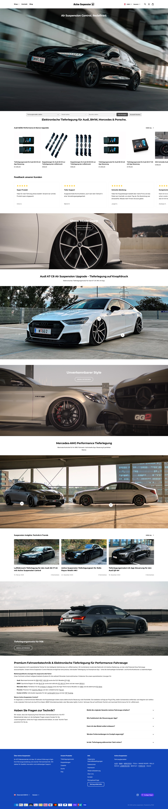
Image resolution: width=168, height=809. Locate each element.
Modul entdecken (84, 227)
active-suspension (138, 805)
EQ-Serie (99, 687)
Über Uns (91, 774)
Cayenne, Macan (37, 690)
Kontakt (90, 777)
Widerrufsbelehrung (94, 771)
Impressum (91, 767)
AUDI (116, 763)
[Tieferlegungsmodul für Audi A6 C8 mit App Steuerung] (27, 145)
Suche (63, 768)
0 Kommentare (55, 575)
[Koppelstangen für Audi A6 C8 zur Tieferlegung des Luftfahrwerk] (55, 145)
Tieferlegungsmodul (67, 759)
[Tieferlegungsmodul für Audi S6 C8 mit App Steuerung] (112, 145)
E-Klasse (49, 687)
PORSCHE (142, 766)
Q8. (69, 680)
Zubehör (63, 765)
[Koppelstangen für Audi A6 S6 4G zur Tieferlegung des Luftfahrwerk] (84, 145)
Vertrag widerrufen (96, 784)
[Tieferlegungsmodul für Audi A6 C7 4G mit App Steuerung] (140, 145)
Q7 (65, 680)
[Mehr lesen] (122, 335)
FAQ (62, 772)
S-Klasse (43, 687)
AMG (81, 687)
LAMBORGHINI (125, 766)
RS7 (41, 680)
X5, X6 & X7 (62, 683)
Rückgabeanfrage (93, 780)
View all (149, 128)
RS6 (37, 680)
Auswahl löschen (135, 114)
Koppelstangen (65, 762)
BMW (121, 763)
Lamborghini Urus (53, 693)
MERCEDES (128, 763)
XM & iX (81, 683)
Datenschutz (92, 764)
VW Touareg (69, 693)
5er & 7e (41, 683)
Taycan (61, 690)
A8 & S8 (45, 680)
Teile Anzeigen (122, 114)
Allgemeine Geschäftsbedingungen (95, 760)
